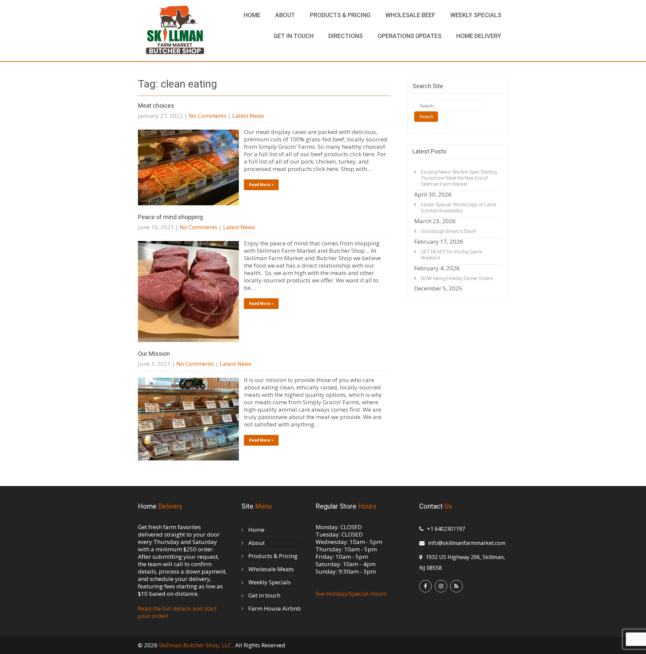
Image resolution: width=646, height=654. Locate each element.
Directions (345, 35)
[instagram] (441, 586)
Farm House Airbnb (274, 608)
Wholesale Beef (410, 15)
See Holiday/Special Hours (351, 593)
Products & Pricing (340, 15)
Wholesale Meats (271, 569)
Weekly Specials (475, 15)
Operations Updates (409, 35)
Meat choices (156, 105)
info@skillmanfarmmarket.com (466, 543)
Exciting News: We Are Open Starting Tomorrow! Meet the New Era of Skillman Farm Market (459, 178)
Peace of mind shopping (170, 216)
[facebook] (425, 586)
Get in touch (294, 35)
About (285, 15)
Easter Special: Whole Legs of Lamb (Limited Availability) (458, 207)
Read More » (261, 184)
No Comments (207, 115)
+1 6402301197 (446, 528)
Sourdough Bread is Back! (448, 231)
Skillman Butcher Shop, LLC (195, 645)
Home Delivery (478, 35)
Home (252, 15)
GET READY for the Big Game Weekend (451, 255)
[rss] (456, 586)
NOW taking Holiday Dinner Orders (457, 278)
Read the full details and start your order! (177, 612)
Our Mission (154, 353)
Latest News (248, 115)
